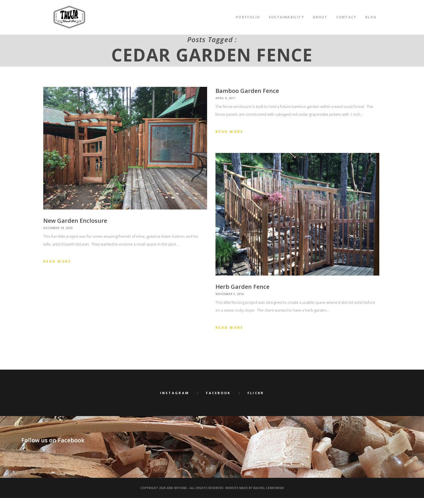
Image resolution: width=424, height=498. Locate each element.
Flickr (255, 393)
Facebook (218, 393)
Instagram (175, 393)
